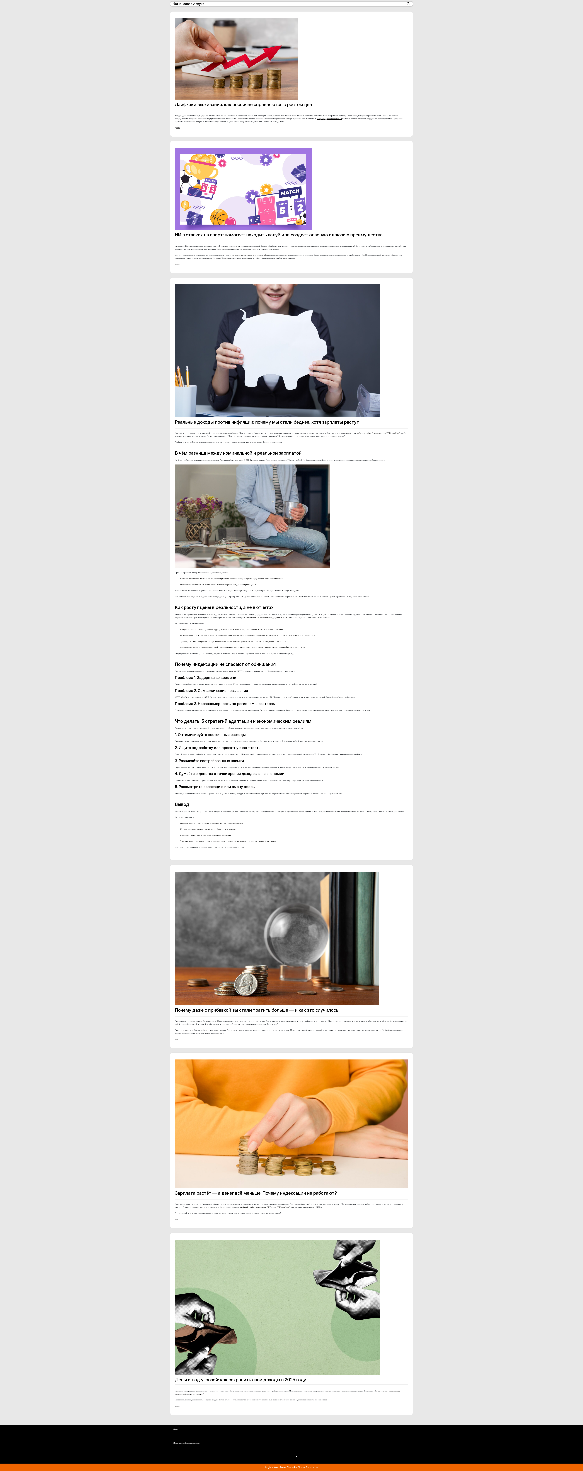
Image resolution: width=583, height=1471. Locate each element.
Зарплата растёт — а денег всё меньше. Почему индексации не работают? (256, 1193)
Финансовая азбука (188, 4)
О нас (217, 1446)
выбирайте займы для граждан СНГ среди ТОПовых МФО (265, 1207)
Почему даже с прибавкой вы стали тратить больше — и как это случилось (256, 1010)
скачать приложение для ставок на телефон (250, 254)
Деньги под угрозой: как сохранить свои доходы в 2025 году (240, 1379)
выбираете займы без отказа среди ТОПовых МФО (378, 433)
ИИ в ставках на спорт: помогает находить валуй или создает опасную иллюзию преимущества (279, 234)
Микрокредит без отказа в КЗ (329, 118)
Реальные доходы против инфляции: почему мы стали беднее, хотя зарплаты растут (267, 422)
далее (177, 127)
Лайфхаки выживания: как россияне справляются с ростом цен (243, 104)
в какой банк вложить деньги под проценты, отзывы (268, 617)
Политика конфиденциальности (228, 1454)
